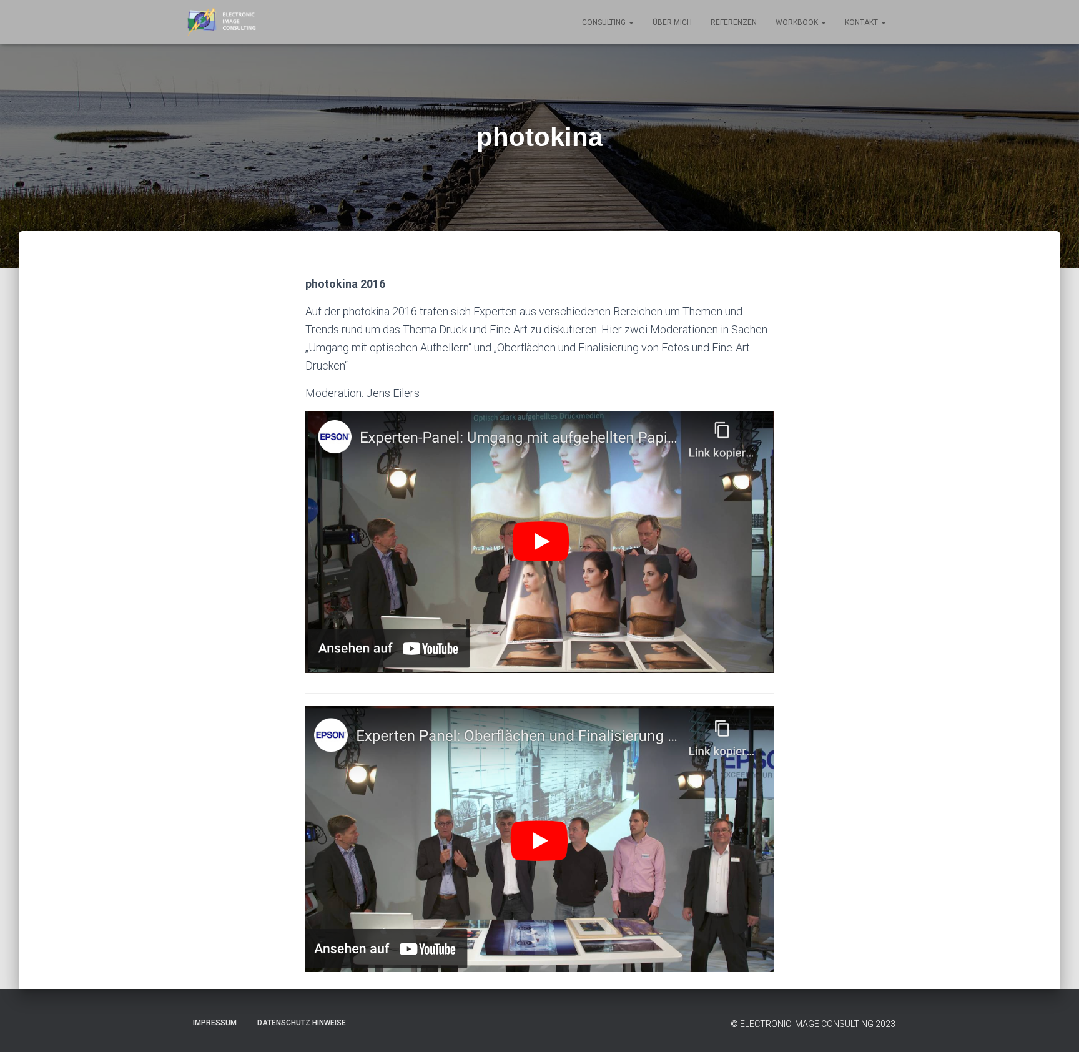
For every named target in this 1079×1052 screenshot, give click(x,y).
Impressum (215, 1022)
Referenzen (734, 22)
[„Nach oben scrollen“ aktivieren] (1054, 1027)
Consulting (605, 22)
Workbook (798, 22)
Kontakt (862, 22)
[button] (631, 22)
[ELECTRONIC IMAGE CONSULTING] (221, 22)
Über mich (672, 22)
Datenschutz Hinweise (301, 1022)
